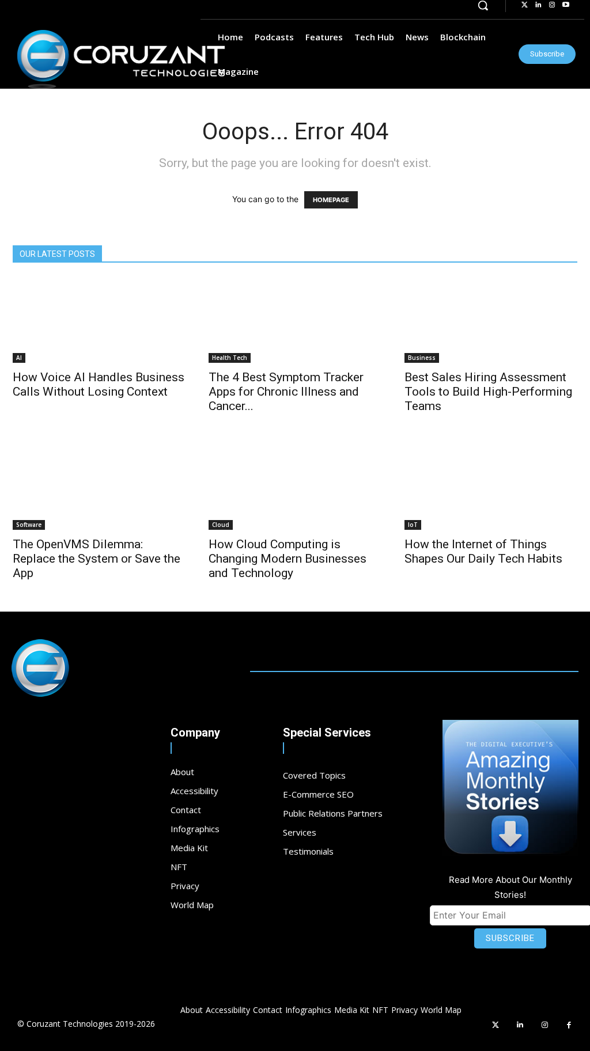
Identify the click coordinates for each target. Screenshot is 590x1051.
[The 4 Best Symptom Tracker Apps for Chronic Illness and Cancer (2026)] (295, 320)
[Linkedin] (520, 1025)
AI (19, 358)
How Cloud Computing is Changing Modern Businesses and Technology (287, 558)
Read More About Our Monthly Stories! (510, 887)
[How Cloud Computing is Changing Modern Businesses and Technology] (295, 487)
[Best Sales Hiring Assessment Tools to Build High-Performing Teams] (490, 320)
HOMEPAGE (331, 200)
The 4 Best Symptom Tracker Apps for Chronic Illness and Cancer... (286, 391)
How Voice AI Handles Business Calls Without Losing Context (98, 384)
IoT (413, 525)
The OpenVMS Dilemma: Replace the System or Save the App (96, 558)
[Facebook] (569, 1025)
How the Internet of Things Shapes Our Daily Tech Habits (483, 551)
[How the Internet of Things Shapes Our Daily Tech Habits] (490, 487)
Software (28, 525)
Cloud (220, 525)
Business (422, 358)
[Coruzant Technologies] (121, 59)
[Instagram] (544, 1025)
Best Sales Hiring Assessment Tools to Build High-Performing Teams (488, 391)
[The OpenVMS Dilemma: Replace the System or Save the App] (99, 487)
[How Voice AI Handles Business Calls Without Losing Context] (99, 320)
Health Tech (229, 358)
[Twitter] (495, 1025)
